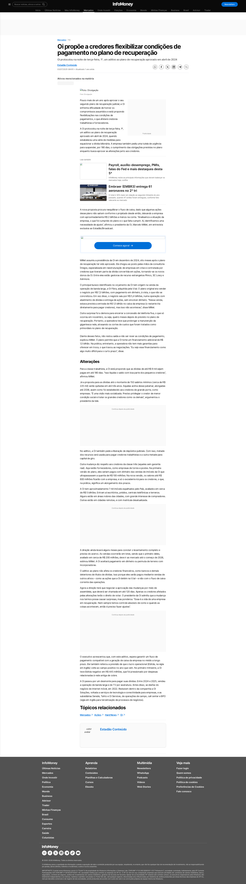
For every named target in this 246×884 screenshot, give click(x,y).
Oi (121, 715)
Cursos (89, 782)
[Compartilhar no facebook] (161, 67)
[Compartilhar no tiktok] (72, 853)
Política (46, 782)
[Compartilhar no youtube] (78, 853)
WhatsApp (143, 773)
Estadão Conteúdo (67, 65)
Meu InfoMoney (72, 10)
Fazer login (182, 768)
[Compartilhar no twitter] (167, 67)
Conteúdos (91, 773)
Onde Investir (104, 10)
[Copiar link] (186, 67)
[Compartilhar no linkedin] (173, 67)
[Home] (123, 4)
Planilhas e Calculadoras (99, 777)
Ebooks (89, 786)
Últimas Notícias (53, 10)
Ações (97, 715)
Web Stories (144, 786)
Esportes (47, 823)
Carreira (46, 828)
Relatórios (91, 768)
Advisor (196, 10)
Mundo (143, 10)
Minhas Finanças (159, 10)
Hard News (110, 715)
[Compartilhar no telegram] (180, 67)
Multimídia (144, 763)
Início (38, 10)
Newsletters (229, 4)
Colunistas (48, 837)
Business (175, 10)
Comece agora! (121, 245)
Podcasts (142, 777)
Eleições (118, 10)
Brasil (186, 10)
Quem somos (183, 773)
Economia (131, 10)
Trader (207, 10)
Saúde (45, 833)
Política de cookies (187, 782)
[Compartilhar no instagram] (44, 853)
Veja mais (183, 763)
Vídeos (141, 782)
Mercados (88, 10)
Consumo (47, 819)
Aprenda (91, 763)
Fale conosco (183, 791)
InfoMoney (50, 763)
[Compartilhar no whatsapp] (155, 67)
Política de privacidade (189, 777)
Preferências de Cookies (190, 786)
